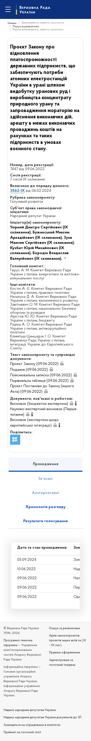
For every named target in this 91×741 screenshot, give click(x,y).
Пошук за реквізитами (26, 26)
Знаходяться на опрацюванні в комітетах (32, 725)
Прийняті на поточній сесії (22, 732)
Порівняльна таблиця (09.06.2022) (39, 381)
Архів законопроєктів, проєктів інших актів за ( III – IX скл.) (67, 640)
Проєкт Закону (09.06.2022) (34, 364)
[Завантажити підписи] (61, 364)
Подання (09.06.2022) (29, 370)
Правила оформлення (64, 652)
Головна (12, 23)
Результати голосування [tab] (45, 521)
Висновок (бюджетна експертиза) (39, 404)
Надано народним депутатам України (30, 710)
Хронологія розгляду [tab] (45, 507)
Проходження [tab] (45, 464)
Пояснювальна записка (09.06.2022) (41, 375)
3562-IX (17, 191)
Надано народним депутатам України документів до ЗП (42, 717)
